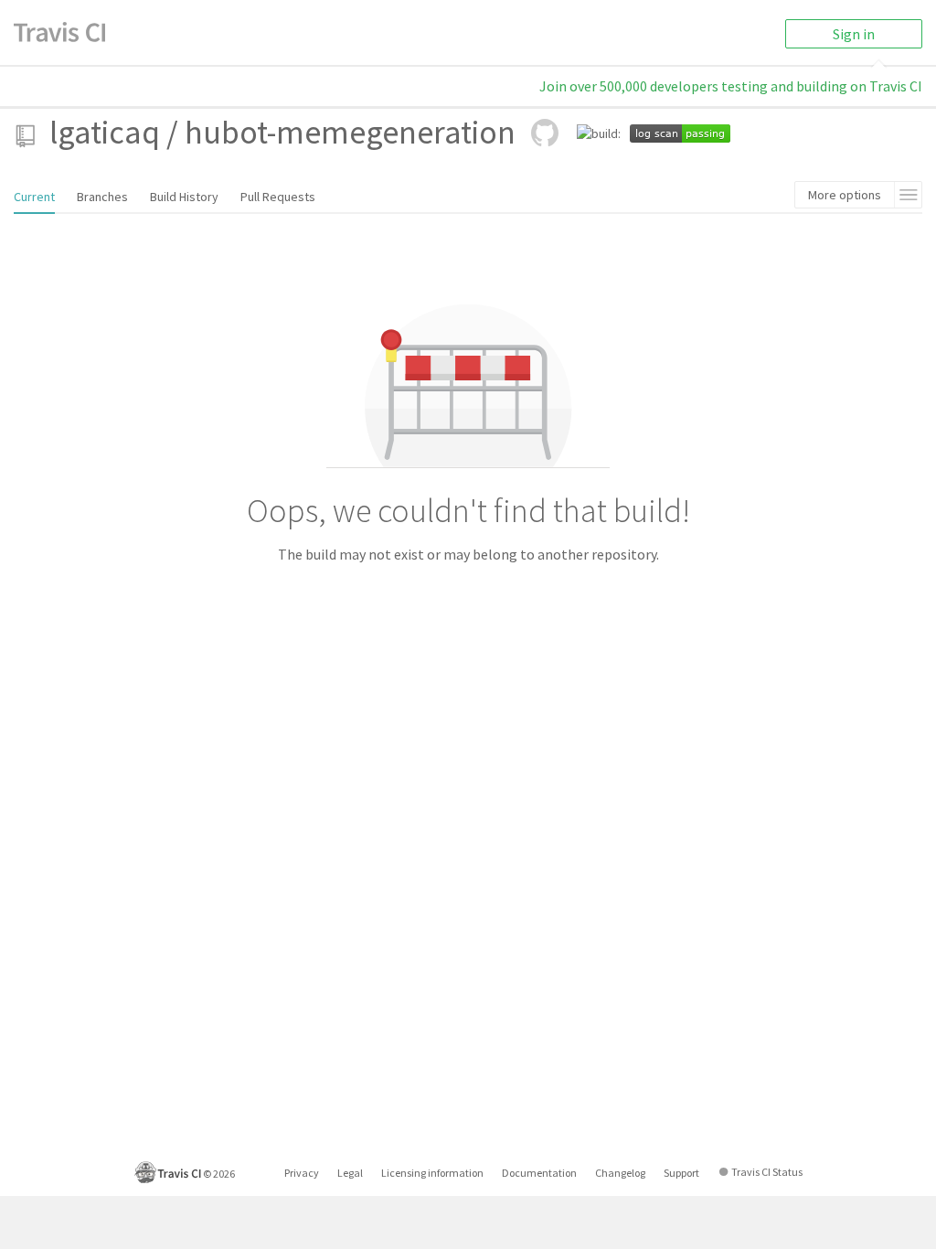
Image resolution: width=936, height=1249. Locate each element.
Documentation (539, 1173)
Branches (102, 196)
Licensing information (432, 1173)
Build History (184, 196)
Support (681, 1173)
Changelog (620, 1173)
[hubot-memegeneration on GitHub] (544, 132)
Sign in (854, 34)
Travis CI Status (767, 1172)
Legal (350, 1173)
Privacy (301, 1173)
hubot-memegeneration (350, 132)
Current (34, 196)
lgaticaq (104, 132)
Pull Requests (277, 196)
